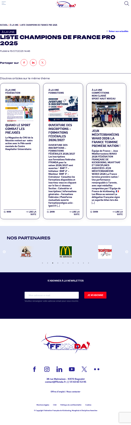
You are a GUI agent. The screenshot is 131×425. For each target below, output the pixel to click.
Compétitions (100, 92)
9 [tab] (83, 263)
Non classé (99, 95)
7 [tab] (73, 263)
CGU (54, 405)
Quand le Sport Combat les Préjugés (17, 128)
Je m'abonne (95, 295)
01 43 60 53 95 (78, 381)
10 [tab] (88, 263)
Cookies (88, 405)
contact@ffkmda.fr (55, 381)
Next (126, 252)
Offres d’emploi (58, 391)
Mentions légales (43, 405)
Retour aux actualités (118, 31)
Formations (56, 92)
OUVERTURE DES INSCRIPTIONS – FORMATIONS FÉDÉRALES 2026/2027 (60, 132)
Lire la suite (32, 213)
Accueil (4, 25)
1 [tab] (42, 263)
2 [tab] (47, 263)
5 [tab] (63, 263)
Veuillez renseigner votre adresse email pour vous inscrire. (52, 301)
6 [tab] (68, 263)
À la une (14, 25)
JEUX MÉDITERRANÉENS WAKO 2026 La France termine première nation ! (106, 138)
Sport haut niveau (103, 98)
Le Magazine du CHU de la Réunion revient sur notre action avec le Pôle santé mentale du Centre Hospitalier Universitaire (19, 143)
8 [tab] (78, 263)
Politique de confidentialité (70, 405)
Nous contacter (73, 391)
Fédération (12, 92)
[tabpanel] (26, 251)
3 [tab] (52, 263)
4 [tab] (58, 263)
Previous (4, 252)
